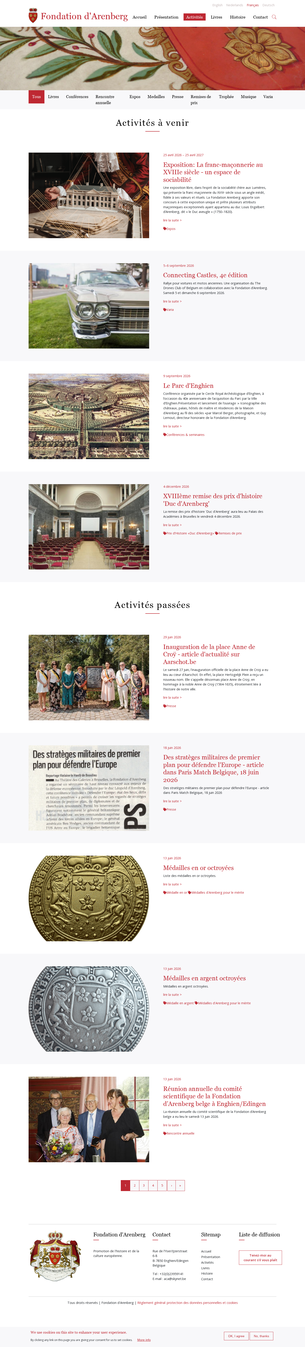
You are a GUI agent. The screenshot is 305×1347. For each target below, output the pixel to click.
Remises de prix (201, 99)
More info (144, 1340)
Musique (248, 96)
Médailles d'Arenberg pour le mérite (217, 892)
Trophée (226, 96)
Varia (268, 96)
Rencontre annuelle (105, 99)
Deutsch (268, 5)
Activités (194, 16)
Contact (260, 16)
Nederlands (234, 5)
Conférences (77, 96)
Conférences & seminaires (185, 435)
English (217, 5)
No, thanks (261, 1336)
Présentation (166, 16)
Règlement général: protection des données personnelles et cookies (187, 1303)
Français (253, 5)
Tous (36, 96)
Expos (135, 96)
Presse (178, 96)
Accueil (139, 16)
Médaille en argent (180, 1003)
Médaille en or (176, 892)
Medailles (156, 96)
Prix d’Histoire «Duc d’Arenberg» (190, 533)
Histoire (237, 16)
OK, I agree (236, 1336)
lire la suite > (172, 220)
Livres (216, 16)
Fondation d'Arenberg (83, 16)
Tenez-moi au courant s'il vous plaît (260, 1257)
